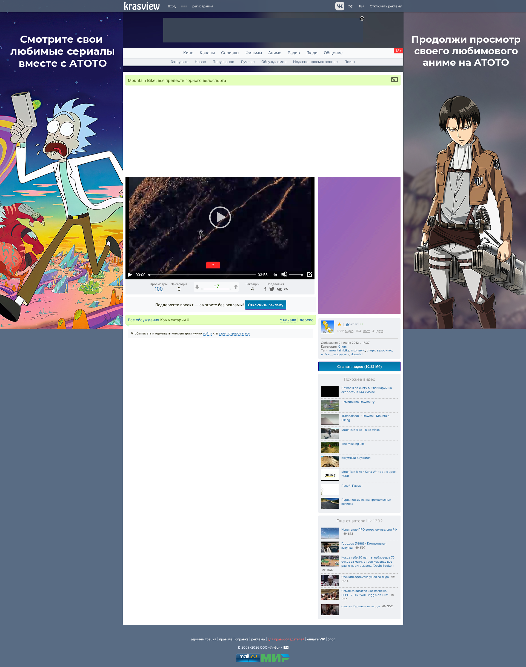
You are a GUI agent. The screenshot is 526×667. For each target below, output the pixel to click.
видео (349, 331)
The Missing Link (353, 444)
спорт (371, 350)
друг (379, 331)
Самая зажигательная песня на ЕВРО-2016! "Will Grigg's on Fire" (364, 593)
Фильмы (253, 52)
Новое (200, 61)
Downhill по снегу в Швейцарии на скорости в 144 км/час (366, 390)
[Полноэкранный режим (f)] (309, 274)
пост (366, 331)
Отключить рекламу (386, 6)
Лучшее (248, 61)
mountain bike (339, 350)
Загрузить (179, 61)
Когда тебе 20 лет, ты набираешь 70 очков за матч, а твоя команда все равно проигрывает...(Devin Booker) (368, 562)
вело (361, 350)
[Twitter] (271, 289)
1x (275, 274)
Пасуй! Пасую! (351, 486)
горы (332, 354)
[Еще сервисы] (286, 289)
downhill (357, 354)
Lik (343, 324)
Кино (188, 52)
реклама (258, 639)
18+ (361, 6)
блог (331, 639)
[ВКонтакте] (278, 289)
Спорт (343, 346)
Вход (172, 6)
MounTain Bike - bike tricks (360, 430)
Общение (333, 52)
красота (343, 354)
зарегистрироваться (234, 333)
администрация (203, 639)
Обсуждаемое (274, 61)
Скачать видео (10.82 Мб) (359, 366)
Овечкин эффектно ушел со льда (365, 577)
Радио (294, 52)
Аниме (274, 52)
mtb (354, 350)
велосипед (385, 350)
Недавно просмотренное (315, 61)
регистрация (202, 6)
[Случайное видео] (350, 6)
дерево (306, 319)
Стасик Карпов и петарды (360, 606)
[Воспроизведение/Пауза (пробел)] (130, 274)
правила (226, 639)
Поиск (349, 61)
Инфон (275, 647)
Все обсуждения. (144, 319)
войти (207, 333)
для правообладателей (286, 639)
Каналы (207, 52)
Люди (312, 52)
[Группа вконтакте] (339, 9)
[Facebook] (264, 289)
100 (159, 289)
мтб (324, 354)
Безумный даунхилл (355, 458)
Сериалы (230, 52)
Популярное (223, 61)
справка (241, 639)
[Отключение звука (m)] (284, 274)
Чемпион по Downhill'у (358, 402)
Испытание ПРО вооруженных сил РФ (369, 529)
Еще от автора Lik (359, 520)
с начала (288, 319)
